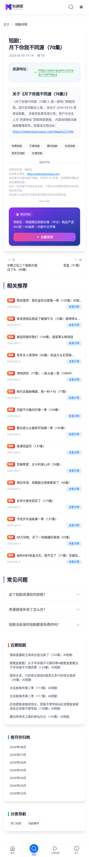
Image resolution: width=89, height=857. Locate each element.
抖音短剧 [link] (70, 146)
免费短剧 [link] (17, 146)
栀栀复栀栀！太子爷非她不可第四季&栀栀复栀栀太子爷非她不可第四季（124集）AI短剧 (44, 665)
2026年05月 (18, 770)
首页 (6, 24)
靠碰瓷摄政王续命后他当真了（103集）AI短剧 (41, 655)
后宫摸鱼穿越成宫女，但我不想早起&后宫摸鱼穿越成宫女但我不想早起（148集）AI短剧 (44, 706)
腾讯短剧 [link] (52, 146)
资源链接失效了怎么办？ (28, 609)
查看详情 (74, 307)
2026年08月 (18, 747)
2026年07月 (18, 755)
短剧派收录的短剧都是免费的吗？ (35, 624)
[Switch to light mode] (81, 7)
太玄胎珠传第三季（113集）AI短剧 (33, 688)
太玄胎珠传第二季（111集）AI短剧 (33, 696)
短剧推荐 (34, 823)
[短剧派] (14, 6)
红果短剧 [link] (37, 153)
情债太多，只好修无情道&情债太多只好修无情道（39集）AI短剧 (42, 677)
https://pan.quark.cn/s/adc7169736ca (55, 72)
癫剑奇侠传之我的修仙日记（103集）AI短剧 (39, 716)
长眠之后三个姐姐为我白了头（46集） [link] (22, 267)
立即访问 (47, 237)
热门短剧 (16, 823)
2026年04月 (18, 778)
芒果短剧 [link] (34, 146)
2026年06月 (18, 762)
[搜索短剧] (71, 7)
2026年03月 (18, 785)
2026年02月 (18, 793)
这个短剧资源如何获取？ (28, 594)
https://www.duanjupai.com (43, 174)
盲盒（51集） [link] (72, 265)
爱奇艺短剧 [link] (18, 153)
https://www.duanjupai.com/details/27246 (43, 131)
